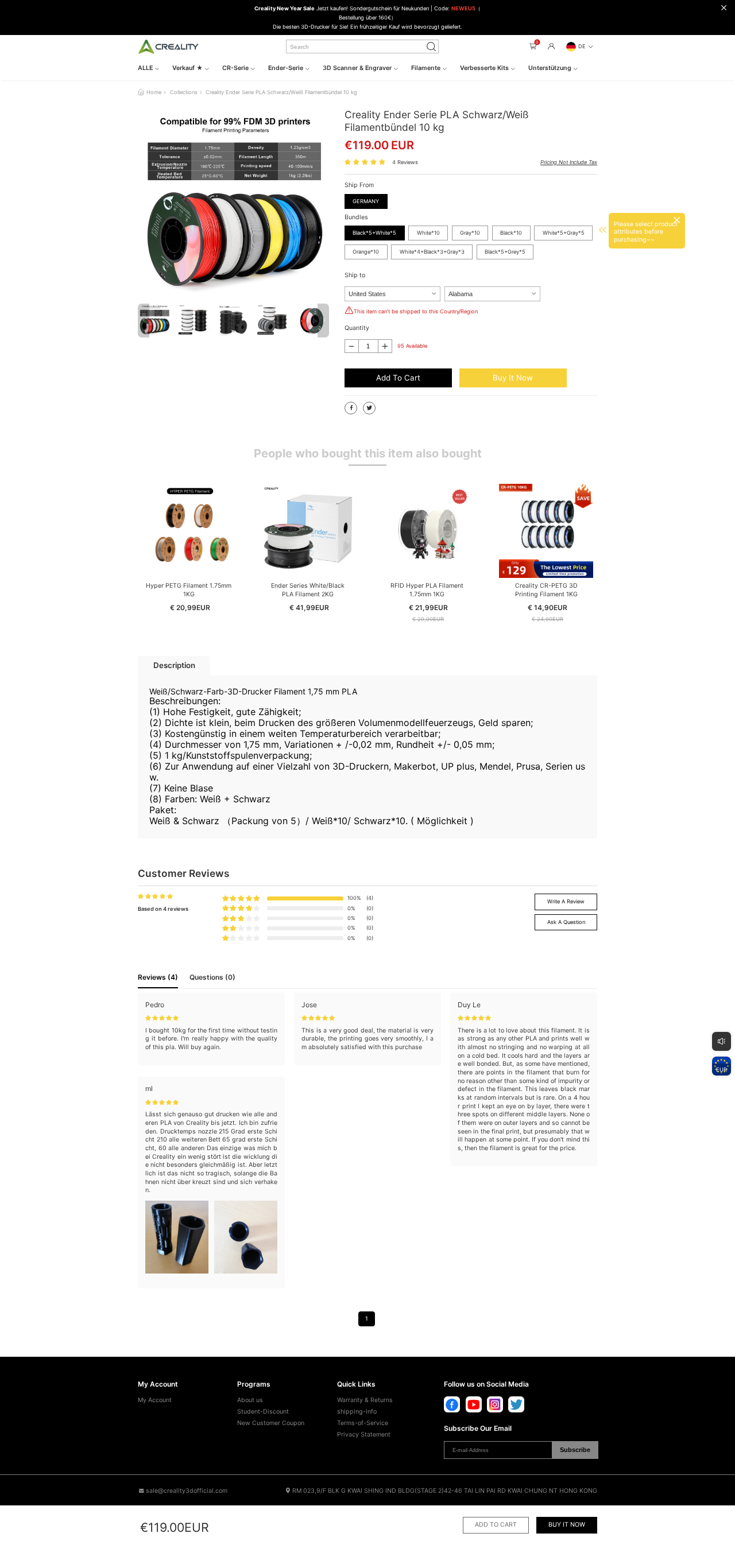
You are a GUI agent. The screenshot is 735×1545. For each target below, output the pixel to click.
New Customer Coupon (270, 1423)
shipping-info (357, 1411)
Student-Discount (263, 1411)
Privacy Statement (363, 1434)
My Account (155, 1400)
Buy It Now (513, 377)
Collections (184, 92)
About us (250, 1400)
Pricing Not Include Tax (568, 162)
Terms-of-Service (362, 1423)
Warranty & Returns (365, 1400)
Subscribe (575, 1449)
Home (153, 92)
